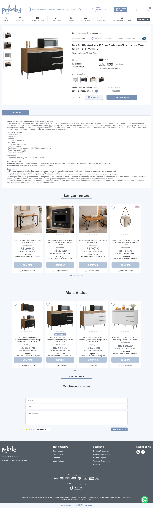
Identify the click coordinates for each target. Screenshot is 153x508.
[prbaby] (11, 9)
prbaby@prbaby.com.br (11, 456)
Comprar (28, 265)
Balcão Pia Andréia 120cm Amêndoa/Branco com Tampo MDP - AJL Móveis (93, 339)
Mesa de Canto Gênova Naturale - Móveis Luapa (27, 241)
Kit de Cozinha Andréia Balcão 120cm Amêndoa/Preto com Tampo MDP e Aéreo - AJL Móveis (27, 339)
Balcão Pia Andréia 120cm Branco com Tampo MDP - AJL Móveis (125, 338)
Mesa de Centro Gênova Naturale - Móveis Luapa (93, 241)
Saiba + (116, 91)
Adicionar (95, 97)
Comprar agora (122, 97)
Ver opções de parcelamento (109, 68)
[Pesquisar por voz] (30, 9)
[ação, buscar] (79, 9)
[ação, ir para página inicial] (9, 449)
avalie (83, 38)
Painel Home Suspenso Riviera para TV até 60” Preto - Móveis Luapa (60, 242)
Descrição (15, 113)
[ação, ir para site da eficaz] (79, 505)
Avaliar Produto (119, 429)
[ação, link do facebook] (138, 452)
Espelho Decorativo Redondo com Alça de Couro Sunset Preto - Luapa (125, 242)
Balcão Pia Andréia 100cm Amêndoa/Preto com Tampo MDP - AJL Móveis (60, 339)
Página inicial (81, 33)
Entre (97, 8)
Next (146, 240)
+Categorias (143, 19)
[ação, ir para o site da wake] (88, 505)
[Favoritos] (136, 9)
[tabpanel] (27, 238)
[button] (145, 336)
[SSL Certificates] (76, 488)
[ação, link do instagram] (143, 452)
